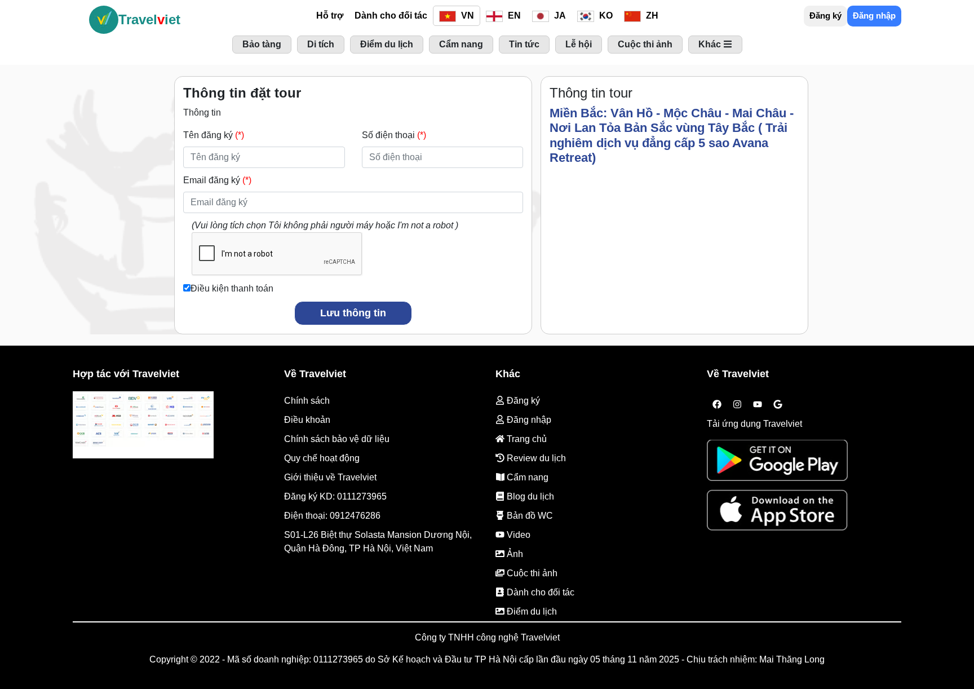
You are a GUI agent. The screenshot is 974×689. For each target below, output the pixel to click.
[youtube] (757, 404)
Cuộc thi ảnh (530, 573)
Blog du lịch (529, 496)
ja (559, 15)
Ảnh (513, 554)
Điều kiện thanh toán (232, 288)
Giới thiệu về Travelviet (330, 477)
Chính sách (307, 400)
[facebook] (716, 404)
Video (517, 535)
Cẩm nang (526, 477)
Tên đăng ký (213, 135)
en (513, 15)
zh (651, 15)
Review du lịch (535, 458)
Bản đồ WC (528, 515)
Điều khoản (307, 420)
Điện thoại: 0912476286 (332, 515)
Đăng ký (825, 15)
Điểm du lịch (530, 611)
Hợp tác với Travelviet (126, 373)
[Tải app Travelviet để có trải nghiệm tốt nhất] (777, 464)
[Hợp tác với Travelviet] (143, 424)
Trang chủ (525, 439)
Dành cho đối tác (391, 15)
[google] (777, 404)
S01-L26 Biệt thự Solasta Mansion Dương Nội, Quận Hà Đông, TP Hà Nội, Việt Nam (378, 541)
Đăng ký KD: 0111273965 (335, 496)
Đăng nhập (874, 15)
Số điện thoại (394, 135)
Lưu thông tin (353, 313)
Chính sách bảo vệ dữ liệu (336, 439)
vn (466, 15)
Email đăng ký (217, 180)
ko (605, 15)
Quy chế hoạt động (322, 458)
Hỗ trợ (329, 15)
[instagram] (737, 404)
